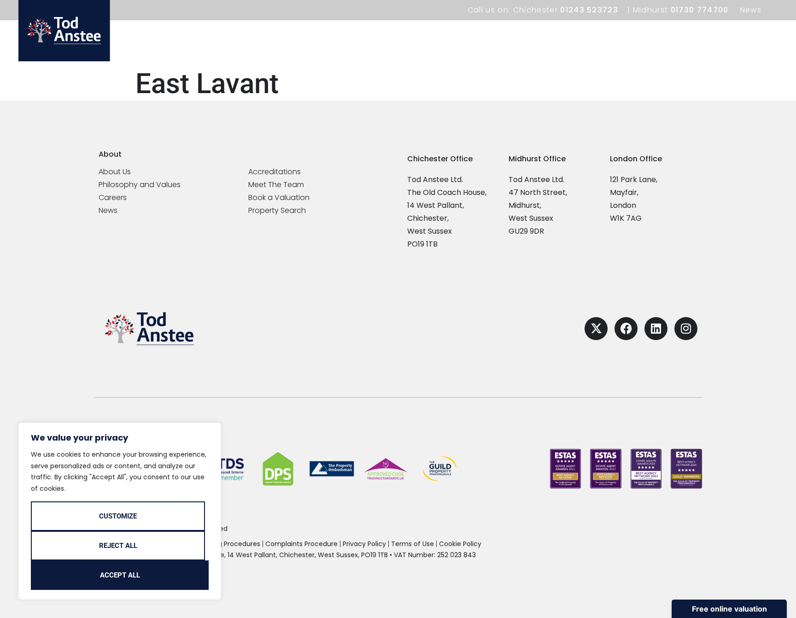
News (750, 10)
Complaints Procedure (301, 543)
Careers (113, 197)
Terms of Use (412, 543)
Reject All (118, 545)
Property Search (277, 210)
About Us (115, 172)
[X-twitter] (596, 328)
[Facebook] (626, 328)
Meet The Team (276, 185)
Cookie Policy (460, 543)
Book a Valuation (279, 197)
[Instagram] (685, 328)
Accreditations (274, 172)
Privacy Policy (364, 543)
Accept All (120, 575)
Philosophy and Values (140, 185)
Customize (118, 516)
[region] (119, 511)
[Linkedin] (655, 328)
